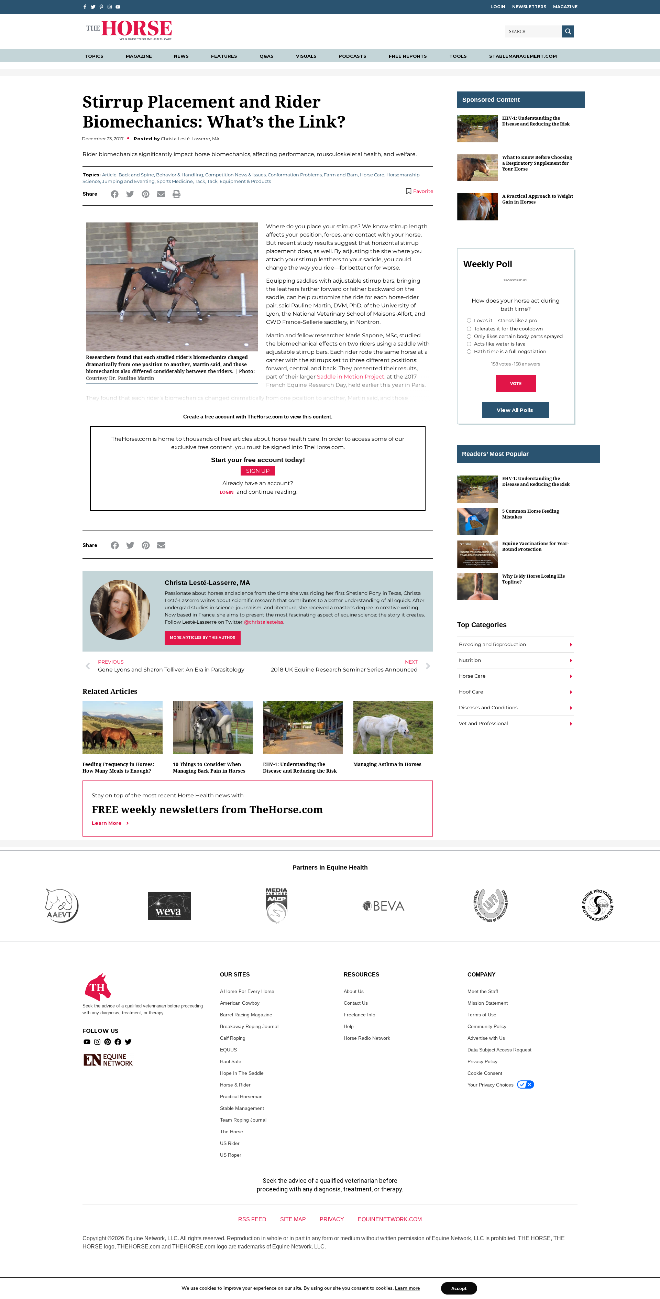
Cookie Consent (485, 1073)
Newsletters (529, 6)
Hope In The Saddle (242, 1073)
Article (109, 174)
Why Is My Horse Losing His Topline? (533, 579)
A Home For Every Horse (247, 991)
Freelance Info (359, 1014)
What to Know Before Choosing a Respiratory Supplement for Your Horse (537, 163)
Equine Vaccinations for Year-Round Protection (535, 546)
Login (498, 6)
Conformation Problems (295, 174)
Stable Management (242, 1108)
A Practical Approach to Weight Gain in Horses (537, 199)
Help (349, 1026)
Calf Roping (232, 1038)
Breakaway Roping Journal (249, 1026)
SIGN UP (258, 471)
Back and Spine (136, 174)
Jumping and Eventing (128, 181)
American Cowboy (240, 1003)
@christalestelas (263, 622)
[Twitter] (93, 6)
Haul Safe (230, 1061)
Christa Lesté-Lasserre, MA (207, 582)
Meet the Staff (483, 991)
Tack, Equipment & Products (239, 181)
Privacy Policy (482, 1061)
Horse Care (372, 174)
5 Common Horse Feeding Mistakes (530, 514)
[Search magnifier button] (568, 31)
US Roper (230, 1155)
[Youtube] (87, 1041)
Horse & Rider (235, 1085)
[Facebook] (117, 1041)
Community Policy (487, 1026)
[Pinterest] (107, 1041)
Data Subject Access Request (499, 1049)
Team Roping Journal (243, 1120)
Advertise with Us (486, 1038)
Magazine (565, 6)
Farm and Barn (341, 174)
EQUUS (228, 1049)
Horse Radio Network (367, 1038)
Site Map (293, 1219)
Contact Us (356, 1003)
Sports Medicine (175, 181)
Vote (515, 383)
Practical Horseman (241, 1096)
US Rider (230, 1143)
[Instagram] (109, 6)
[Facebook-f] (84, 6)
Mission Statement (488, 1003)
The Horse (231, 1131)
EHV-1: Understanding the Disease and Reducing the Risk (300, 767)
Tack (200, 181)
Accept (459, 1288)
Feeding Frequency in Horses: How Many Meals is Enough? (118, 767)
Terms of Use (482, 1014)
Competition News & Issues (235, 174)
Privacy (332, 1219)
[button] (114, 194)
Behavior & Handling (179, 174)
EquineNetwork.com (390, 1219)
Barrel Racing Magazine (246, 1014)
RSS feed (252, 1219)
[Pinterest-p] (101, 6)
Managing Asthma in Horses (387, 764)
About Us (354, 991)
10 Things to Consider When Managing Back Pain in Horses (209, 767)
